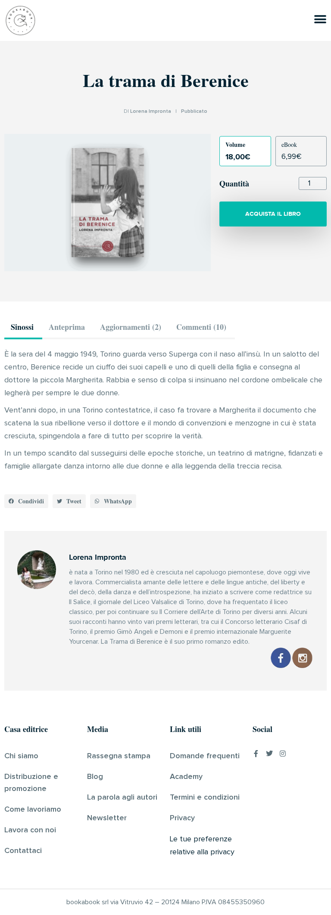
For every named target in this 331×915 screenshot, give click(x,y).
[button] (26, 501)
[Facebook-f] (256, 753)
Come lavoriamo (32, 809)
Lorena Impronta (150, 111)
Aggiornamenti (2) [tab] (130, 326)
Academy (186, 777)
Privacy (182, 818)
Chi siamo (21, 756)
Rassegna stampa (118, 756)
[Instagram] (282, 753)
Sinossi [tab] (22, 326)
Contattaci (23, 851)
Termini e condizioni (205, 797)
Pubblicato (194, 111)
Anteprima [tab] (67, 326)
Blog (95, 777)
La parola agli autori (122, 797)
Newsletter (107, 818)
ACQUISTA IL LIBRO (273, 213)
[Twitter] (269, 753)
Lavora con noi (30, 830)
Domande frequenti (205, 756)
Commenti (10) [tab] (201, 326)
